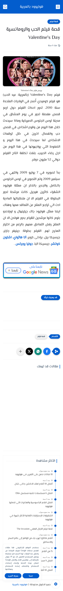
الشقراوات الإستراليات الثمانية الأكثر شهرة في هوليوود (31, 517)
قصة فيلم (54, 21)
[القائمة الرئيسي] (58, 7)
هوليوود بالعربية (31, 7)
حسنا (31, 576)
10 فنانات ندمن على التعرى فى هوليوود (34, 474)
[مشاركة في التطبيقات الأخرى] (20, 351)
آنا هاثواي (19, 237)
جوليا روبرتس (24, 244)
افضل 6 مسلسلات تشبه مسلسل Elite (34, 493)
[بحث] (5, 7)
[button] (47, 351)
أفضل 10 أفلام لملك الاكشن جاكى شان (34, 484)
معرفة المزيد (13, 576)
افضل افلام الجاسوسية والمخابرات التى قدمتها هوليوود (31, 504)
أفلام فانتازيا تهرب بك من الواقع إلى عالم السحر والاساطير (30, 540)
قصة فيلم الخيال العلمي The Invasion (35, 529)
